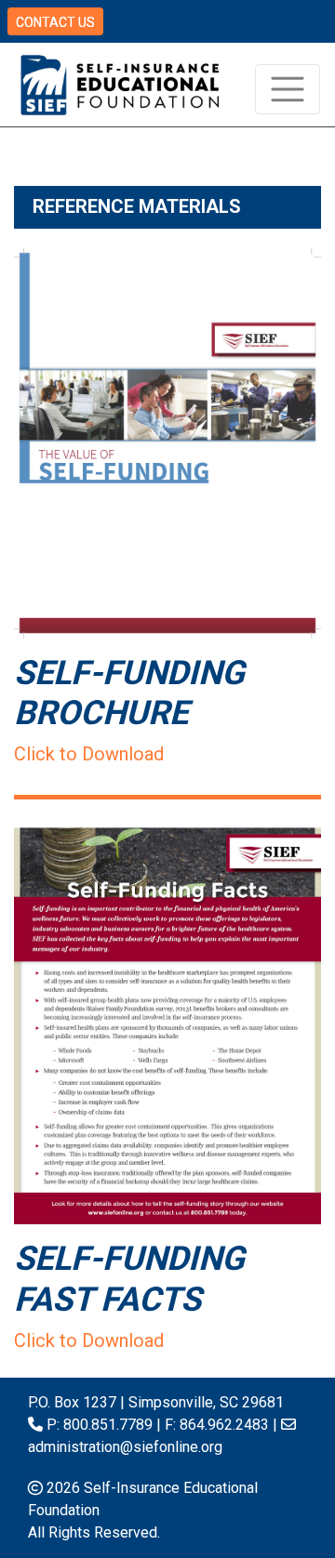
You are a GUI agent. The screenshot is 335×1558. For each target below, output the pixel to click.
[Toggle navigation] (287, 89)
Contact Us (55, 22)
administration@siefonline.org (125, 1447)
